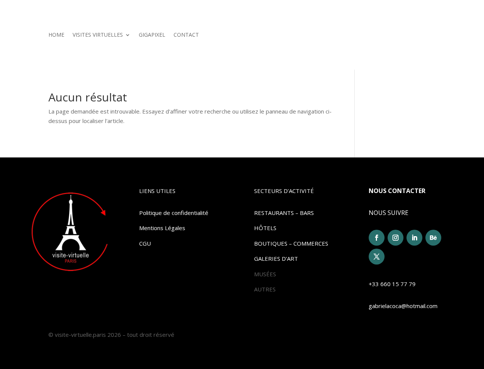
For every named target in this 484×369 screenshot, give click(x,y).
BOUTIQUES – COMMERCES (291, 243)
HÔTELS (265, 228)
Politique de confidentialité (173, 212)
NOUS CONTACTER (397, 191)
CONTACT (186, 35)
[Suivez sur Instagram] (395, 238)
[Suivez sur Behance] (433, 238)
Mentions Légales (162, 228)
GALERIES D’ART (276, 258)
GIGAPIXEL (152, 35)
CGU (145, 243)
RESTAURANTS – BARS (284, 212)
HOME (56, 35)
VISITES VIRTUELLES (98, 35)
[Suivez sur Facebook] (377, 238)
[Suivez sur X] (377, 257)
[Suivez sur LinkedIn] (414, 238)
